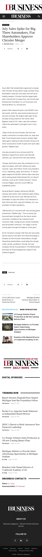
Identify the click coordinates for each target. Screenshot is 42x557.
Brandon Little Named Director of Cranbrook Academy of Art (17, 468)
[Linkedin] (21, 540)
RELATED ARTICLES (10, 310)
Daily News (11, 21)
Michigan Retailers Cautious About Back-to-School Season (31, 300)
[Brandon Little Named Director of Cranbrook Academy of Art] (7, 339)
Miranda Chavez (9, 44)
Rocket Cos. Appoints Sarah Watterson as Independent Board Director (20, 412)
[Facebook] (15, 540)
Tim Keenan (5, 403)
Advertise (34, 548)
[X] (27, 540)
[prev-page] (3, 347)
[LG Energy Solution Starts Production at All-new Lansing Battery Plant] (7, 316)
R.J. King (4, 459)
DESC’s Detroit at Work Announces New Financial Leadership (21, 425)
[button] (3, 16)
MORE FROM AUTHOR (28, 310)
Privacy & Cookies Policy (26, 551)
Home (4, 21)
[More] (27, 49)
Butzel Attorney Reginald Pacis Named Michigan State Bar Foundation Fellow (20, 399)
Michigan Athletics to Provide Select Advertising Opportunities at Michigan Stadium (20, 454)
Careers (20, 548)
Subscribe (13, 548)
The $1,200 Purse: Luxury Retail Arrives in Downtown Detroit (11, 300)
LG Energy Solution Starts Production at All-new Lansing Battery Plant (26, 316)
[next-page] (7, 347)
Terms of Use (13, 551)
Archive (5, 548)
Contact (27, 548)
